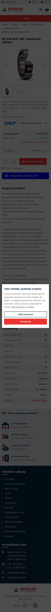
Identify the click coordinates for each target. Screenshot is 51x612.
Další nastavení (25, 314)
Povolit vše (25, 321)
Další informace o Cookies (22, 307)
